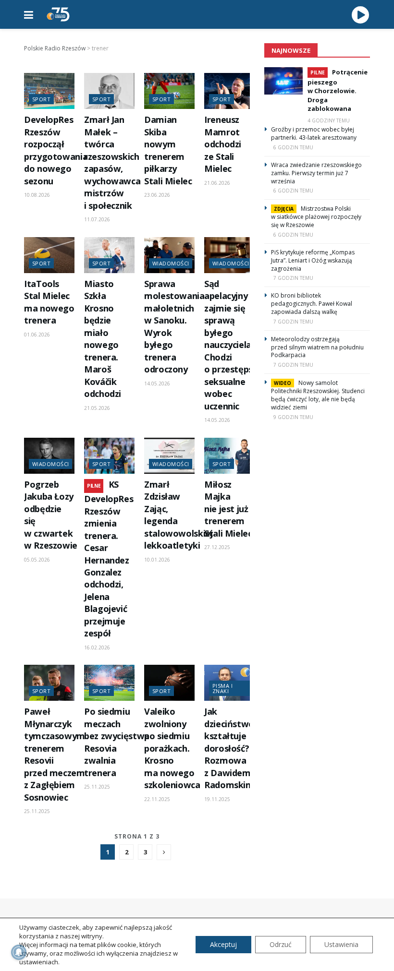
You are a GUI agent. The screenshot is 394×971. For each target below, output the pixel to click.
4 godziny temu (329, 120)
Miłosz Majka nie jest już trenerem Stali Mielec (228, 509)
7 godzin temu (293, 278)
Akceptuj (223, 944)
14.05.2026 (157, 383)
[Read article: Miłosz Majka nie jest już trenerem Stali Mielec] (229, 456)
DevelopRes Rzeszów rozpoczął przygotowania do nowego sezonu (55, 150)
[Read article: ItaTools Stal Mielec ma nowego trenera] (49, 255)
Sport (41, 99)
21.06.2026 (217, 183)
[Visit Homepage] (58, 14)
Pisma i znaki (222, 688)
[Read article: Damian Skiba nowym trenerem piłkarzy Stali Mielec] (169, 91)
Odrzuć (281, 944)
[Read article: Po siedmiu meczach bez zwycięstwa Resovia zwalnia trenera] (109, 683)
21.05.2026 (97, 408)
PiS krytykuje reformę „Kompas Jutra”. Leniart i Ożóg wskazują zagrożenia (313, 260)
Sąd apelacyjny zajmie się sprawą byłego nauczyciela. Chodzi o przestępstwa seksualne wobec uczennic (237, 345)
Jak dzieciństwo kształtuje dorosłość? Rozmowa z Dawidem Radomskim (229, 748)
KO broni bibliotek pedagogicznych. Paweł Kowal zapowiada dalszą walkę (311, 303)
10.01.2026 (157, 559)
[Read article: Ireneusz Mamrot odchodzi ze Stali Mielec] (229, 91)
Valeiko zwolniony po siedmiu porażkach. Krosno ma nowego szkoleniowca (172, 748)
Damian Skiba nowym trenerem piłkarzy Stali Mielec (168, 150)
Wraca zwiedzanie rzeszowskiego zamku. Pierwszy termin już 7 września (316, 173)
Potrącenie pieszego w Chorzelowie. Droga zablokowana (338, 90)
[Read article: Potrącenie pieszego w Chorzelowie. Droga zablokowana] (283, 81)
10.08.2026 (37, 195)
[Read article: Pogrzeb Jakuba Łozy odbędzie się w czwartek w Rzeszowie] (49, 456)
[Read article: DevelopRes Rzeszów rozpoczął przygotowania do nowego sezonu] (49, 91)
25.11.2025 (37, 811)
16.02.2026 (97, 647)
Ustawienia (341, 944)
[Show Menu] (28, 14)
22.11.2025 (157, 799)
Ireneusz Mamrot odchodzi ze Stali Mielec (222, 144)
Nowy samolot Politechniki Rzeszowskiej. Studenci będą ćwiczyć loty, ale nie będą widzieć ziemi (318, 395)
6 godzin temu (293, 147)
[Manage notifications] (18, 952)
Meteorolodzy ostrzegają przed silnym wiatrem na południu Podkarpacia (317, 347)
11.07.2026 (97, 219)
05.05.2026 (37, 559)
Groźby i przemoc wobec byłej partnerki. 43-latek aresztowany (314, 133)
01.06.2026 (37, 334)
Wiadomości (170, 263)
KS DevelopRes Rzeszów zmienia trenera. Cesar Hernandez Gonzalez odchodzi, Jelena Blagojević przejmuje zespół (108, 559)
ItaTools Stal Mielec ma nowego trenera (49, 302)
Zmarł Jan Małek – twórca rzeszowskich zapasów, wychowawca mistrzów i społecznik (112, 162)
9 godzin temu (293, 417)
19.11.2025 (217, 799)
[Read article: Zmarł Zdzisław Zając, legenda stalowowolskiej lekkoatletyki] (169, 456)
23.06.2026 (157, 195)
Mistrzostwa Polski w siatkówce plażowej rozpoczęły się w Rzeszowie (316, 216)
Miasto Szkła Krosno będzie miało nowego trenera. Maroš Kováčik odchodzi (102, 338)
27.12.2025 (217, 547)
